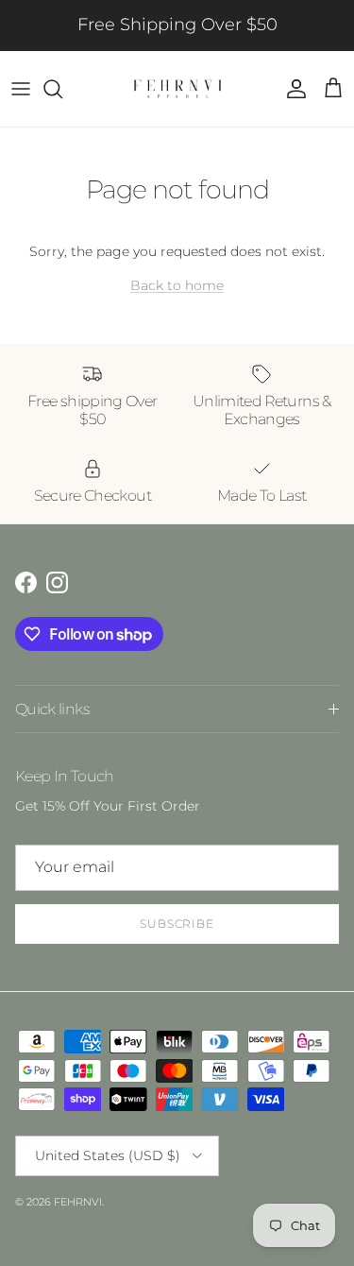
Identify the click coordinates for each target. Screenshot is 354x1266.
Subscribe (177, 923)
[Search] (62, 89)
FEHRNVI (78, 1201)
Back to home (177, 285)
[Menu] (21, 89)
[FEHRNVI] (177, 88)
